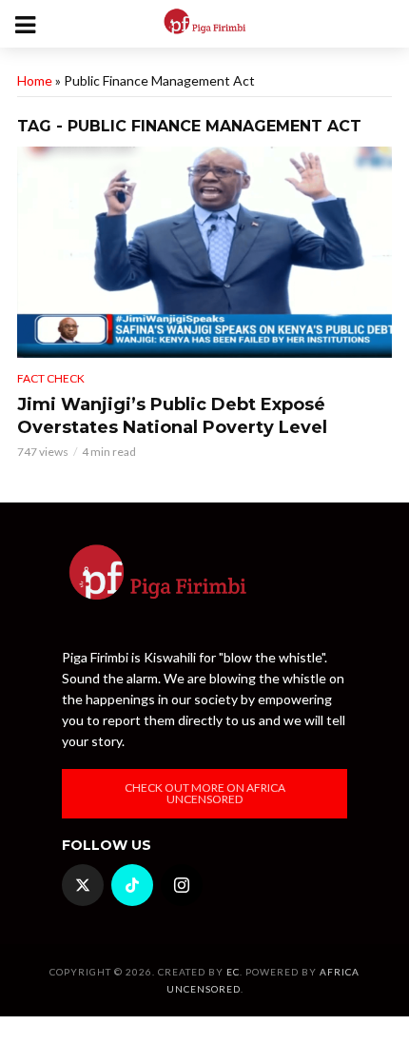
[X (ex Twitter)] (83, 885)
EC (233, 971)
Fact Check (51, 378)
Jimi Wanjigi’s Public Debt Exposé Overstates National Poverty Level (172, 416)
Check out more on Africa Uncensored (205, 793)
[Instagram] (182, 885)
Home (34, 80)
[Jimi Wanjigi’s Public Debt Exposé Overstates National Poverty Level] (204, 252)
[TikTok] (132, 885)
